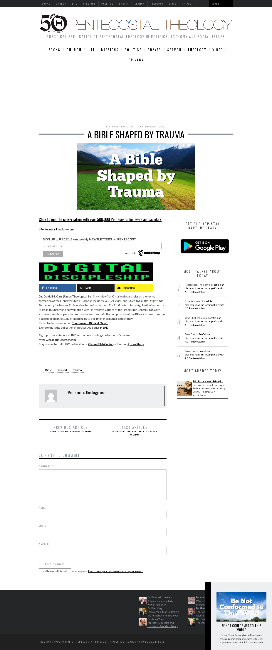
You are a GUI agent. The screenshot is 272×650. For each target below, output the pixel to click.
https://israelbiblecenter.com (57, 339)
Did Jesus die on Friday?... (208, 381)
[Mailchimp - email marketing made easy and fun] (142, 255)
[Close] (207, 588)
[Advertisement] (136, 93)
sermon (174, 49)
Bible (48, 370)
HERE (104, 327)
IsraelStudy (137, 344)
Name (42, 507)
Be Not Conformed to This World (241, 627)
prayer (154, 49)
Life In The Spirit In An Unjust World (70, 429)
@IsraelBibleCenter (100, 344)
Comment (46, 466)
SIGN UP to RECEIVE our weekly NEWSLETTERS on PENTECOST (89, 239)
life (91, 49)
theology (197, 49)
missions (110, 49)
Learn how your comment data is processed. (115, 571)
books (54, 49)
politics (133, 49)
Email (42, 525)
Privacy (136, 59)
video (217, 49)
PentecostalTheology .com (87, 392)
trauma (77, 370)
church (74, 49)
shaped (62, 370)
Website (44, 543)
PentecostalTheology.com (57, 229)
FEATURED (112, 126)
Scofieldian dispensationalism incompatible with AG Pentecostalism (204, 288)
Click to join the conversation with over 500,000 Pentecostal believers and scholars (100, 219)
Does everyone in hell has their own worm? (134, 430)
